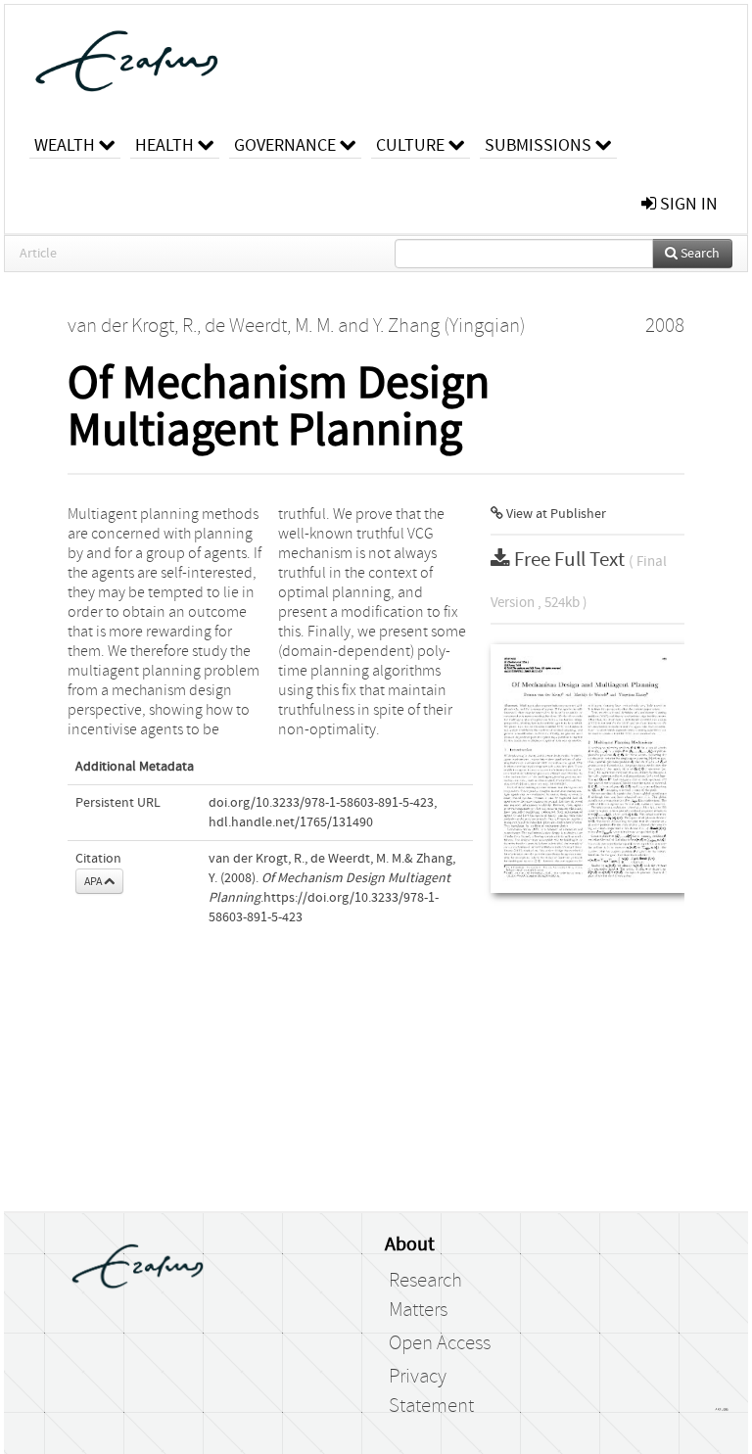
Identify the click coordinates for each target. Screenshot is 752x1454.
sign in (687, 204)
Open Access (440, 1343)
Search (699, 253)
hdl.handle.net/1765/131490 (291, 822)
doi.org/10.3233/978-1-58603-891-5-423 (321, 803)
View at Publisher (554, 514)
